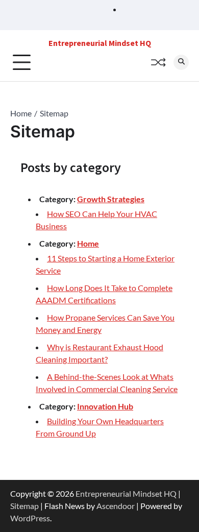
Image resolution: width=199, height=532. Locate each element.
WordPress (30, 518)
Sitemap (24, 506)
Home (88, 243)
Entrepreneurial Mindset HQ (99, 43)
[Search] (181, 62)
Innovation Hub (105, 406)
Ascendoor (115, 506)
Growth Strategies (110, 199)
